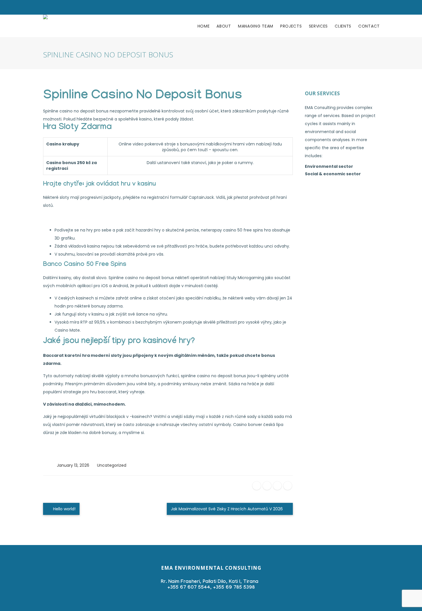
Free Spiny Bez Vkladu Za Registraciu (79, 445)
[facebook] (256, 485)
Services (318, 26)
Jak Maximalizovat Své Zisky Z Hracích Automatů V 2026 (227, 509)
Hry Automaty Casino (64, 453)
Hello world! (64, 509)
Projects (291, 26)
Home (204, 26)
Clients (343, 26)
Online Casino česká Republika (73, 218)
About (223, 26)
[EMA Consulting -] (45, 26)
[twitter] (267, 485)
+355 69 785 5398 (234, 588)
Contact (369, 26)
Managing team (255, 26)
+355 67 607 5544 (188, 588)
